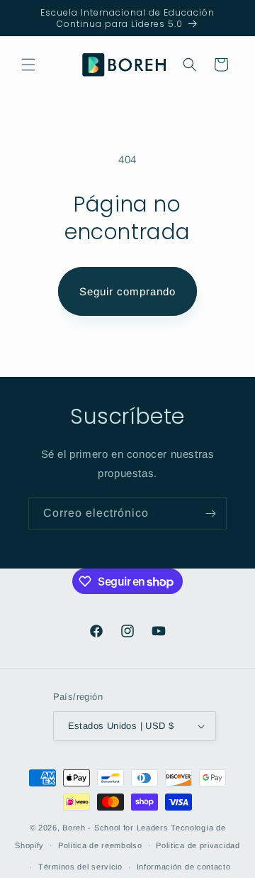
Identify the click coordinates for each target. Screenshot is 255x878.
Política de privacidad (197, 845)
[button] (28, 64)
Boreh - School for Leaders (115, 827)
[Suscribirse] (210, 513)
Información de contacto (184, 866)
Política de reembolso (100, 845)
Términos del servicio (80, 866)
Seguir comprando (127, 291)
